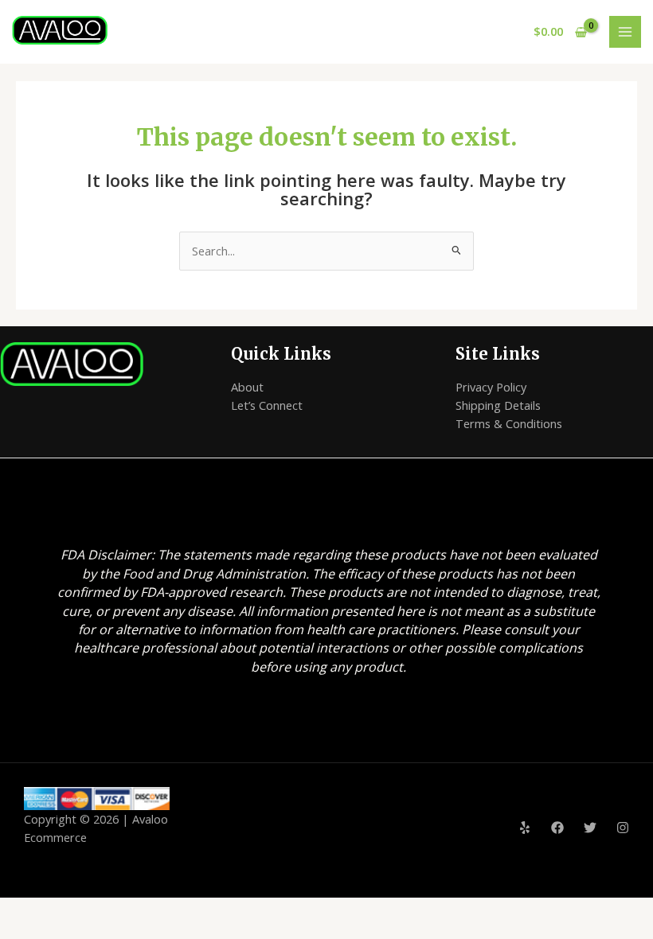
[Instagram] (622, 827)
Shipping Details (498, 405)
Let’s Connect (267, 405)
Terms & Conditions (509, 423)
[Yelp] (524, 827)
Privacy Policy (491, 387)
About (247, 387)
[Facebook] (557, 827)
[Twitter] (590, 827)
